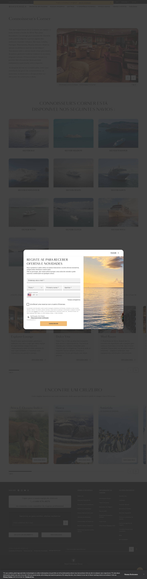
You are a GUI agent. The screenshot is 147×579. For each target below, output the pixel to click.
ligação (36, 311)
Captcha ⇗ (31, 319)
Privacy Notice (8, 577)
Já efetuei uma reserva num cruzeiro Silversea (47, 304)
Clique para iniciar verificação (39, 318)
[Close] (144, 574)
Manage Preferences (131, 574)
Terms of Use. (29, 577)
